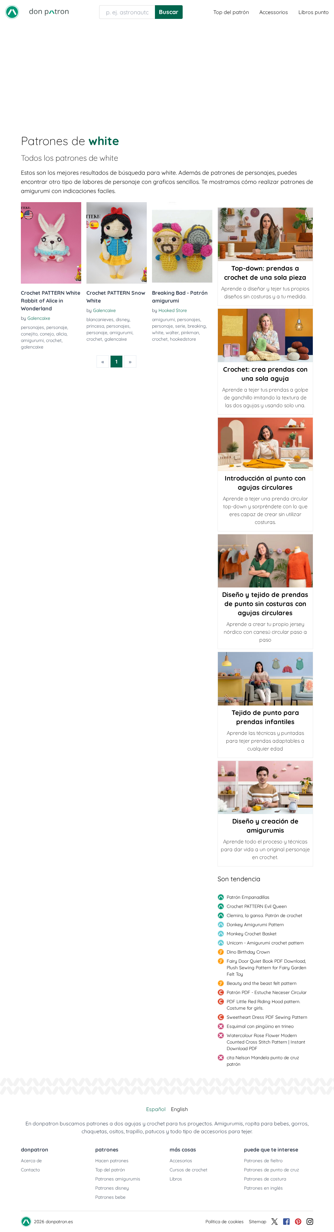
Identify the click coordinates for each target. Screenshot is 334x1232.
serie (180, 326)
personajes (32, 327)
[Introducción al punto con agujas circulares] (265, 444)
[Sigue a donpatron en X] (274, 1221)
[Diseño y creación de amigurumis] (265, 787)
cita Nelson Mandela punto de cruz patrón (263, 1061)
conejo (47, 334)
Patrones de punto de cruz (271, 1170)
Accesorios (181, 1161)
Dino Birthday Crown (248, 952)
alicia (61, 334)
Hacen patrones (112, 1161)
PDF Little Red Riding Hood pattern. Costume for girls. (263, 1005)
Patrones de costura (265, 1179)
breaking (197, 326)
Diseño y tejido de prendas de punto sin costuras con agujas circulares (265, 603)
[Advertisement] (167, 73)
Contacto (30, 1170)
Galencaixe (38, 318)
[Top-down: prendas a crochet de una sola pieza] (265, 234)
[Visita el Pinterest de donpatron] (298, 1221)
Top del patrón (231, 12)
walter (172, 332)
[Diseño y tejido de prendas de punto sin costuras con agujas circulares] (265, 560)
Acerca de (31, 1161)
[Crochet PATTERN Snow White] (116, 243)
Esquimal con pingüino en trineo (260, 1026)
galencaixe (32, 347)
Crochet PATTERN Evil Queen (257, 906)
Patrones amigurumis (117, 1179)
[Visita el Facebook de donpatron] (286, 1221)
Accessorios (273, 12)
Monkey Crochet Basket (252, 934)
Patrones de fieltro (263, 1161)
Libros (176, 1179)
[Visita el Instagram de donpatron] (310, 1221)
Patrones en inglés (263, 1188)
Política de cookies (224, 1222)
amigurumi (32, 340)
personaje (56, 327)
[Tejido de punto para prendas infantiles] (265, 678)
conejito (29, 334)
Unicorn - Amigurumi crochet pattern (265, 943)
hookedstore (183, 339)
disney (122, 319)
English (179, 1109)
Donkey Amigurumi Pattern (255, 925)
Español (156, 1109)
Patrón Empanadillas (248, 897)
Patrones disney (112, 1188)
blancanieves (100, 319)
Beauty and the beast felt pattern (261, 983)
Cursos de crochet (188, 1170)
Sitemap (257, 1222)
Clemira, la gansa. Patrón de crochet (264, 915)
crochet (54, 340)
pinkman (190, 332)
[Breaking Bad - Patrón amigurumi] (182, 243)
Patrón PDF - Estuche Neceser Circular (267, 992)
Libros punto (313, 12)
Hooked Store (173, 310)
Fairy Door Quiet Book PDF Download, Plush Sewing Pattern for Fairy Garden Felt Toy (266, 967)
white (157, 332)
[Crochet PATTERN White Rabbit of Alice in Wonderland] (51, 243)
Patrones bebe (110, 1197)
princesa (95, 326)
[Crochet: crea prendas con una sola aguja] (265, 335)
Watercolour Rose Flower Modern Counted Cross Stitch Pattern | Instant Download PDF (266, 1041)
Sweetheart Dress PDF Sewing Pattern (267, 1017)
